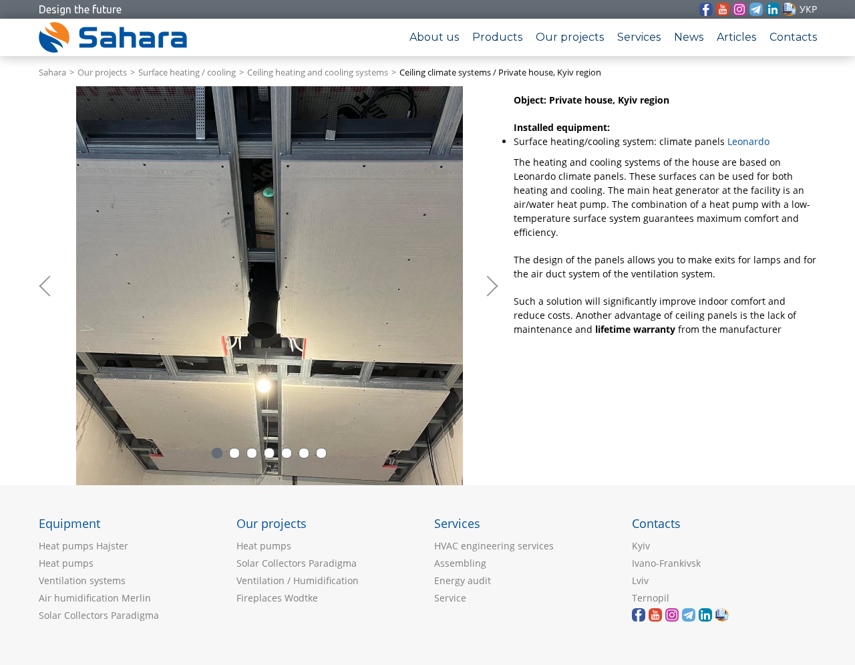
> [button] (490, 285)
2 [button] (234, 453)
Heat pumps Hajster (83, 545)
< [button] (52, 285)
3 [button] (251, 453)
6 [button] (304, 453)
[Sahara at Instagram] (739, 9)
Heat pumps (66, 563)
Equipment (69, 523)
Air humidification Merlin (95, 597)
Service (450, 597)
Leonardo (748, 141)
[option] (269, 285)
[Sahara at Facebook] (706, 9)
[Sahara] (722, 9)
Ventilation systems (82, 580)
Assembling (460, 563)
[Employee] (789, 9)
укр (808, 9)
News (688, 37)
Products (497, 37)
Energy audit (462, 580)
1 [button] (217, 453)
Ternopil (650, 597)
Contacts (793, 37)
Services (639, 37)
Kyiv (641, 545)
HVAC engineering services (494, 545)
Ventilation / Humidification (297, 580)
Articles (736, 37)
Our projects (570, 37)
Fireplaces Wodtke (277, 597)
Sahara (52, 72)
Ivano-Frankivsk (666, 563)
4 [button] (269, 453)
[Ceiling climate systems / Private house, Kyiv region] (269, 285)
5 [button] (286, 453)
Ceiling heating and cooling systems (317, 72)
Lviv (640, 580)
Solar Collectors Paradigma (99, 615)
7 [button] (321, 453)
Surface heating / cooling (187, 72)
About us (434, 37)
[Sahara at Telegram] (756, 9)
